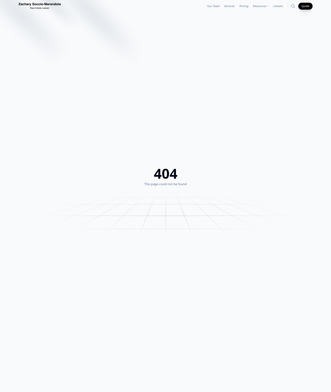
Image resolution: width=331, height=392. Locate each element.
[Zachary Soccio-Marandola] (39, 6)
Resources (259, 6)
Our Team (213, 6)
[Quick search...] (293, 6)
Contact (278, 6)
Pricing (243, 6)
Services (229, 6)
